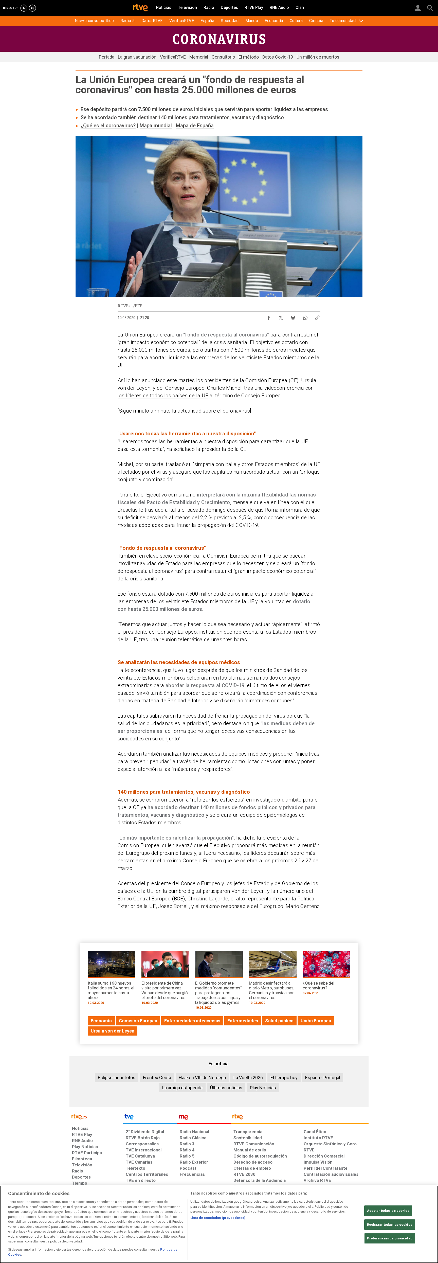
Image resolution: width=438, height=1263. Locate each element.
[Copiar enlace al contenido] (317, 316)
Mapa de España (195, 125)
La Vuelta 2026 (248, 1077)
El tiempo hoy (284, 1077)
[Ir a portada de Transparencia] (300, 1118)
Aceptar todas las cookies (388, 1211)
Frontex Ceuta (157, 1077)
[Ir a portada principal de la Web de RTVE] (96, 1116)
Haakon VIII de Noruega (202, 1077)
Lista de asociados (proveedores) (217, 1218)
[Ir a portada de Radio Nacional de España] (204, 1118)
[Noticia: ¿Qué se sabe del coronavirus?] (326, 975)
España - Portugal (322, 1077)
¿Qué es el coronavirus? (108, 125)
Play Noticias (263, 1087)
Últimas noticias (226, 1087)
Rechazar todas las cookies (389, 1224)
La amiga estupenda (182, 1087)
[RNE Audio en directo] (32, 8)
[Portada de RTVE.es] (140, 8)
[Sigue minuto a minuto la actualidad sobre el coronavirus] (184, 411)
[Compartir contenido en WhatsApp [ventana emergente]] (305, 316)
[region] (219, 1224)
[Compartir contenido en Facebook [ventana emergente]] (269, 316)
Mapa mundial (156, 125)
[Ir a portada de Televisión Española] (150, 1118)
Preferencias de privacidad (389, 1238)
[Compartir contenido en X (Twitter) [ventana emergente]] (281, 316)
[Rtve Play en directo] (24, 8)
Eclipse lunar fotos (116, 1077)
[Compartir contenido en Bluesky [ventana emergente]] (293, 316)
